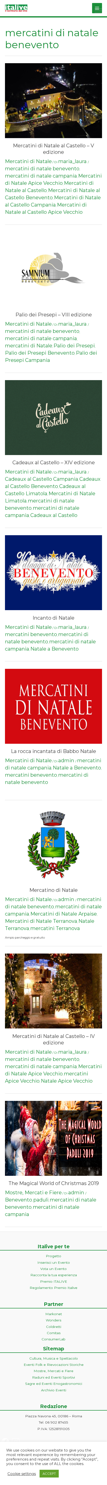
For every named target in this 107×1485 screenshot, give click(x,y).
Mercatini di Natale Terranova (41, 921)
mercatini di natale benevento (42, 169)
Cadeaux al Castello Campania (41, 479)
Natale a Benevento (54, 649)
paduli (41, 1200)
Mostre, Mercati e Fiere (33, 1193)
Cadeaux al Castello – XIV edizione (53, 463)
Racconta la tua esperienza (53, 1275)
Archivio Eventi (53, 1390)
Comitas (53, 1333)
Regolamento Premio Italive (53, 1288)
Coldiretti (53, 1327)
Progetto (53, 1256)
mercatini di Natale (28, 346)
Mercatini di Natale (28, 161)
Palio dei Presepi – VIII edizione (53, 315)
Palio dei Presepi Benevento (40, 353)
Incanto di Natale (53, 618)
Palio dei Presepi (74, 346)
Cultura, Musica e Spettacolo (53, 1358)
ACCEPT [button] (49, 1474)
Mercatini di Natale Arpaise (63, 914)
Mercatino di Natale (53, 890)
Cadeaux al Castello (53, 515)
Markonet (53, 1314)
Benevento (18, 1200)
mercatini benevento (31, 634)
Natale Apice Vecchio (67, 1081)
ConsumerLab (53, 1339)
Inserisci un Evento (53, 1262)
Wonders (53, 1320)
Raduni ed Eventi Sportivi (53, 1377)
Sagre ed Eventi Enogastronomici (53, 1384)
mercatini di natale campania (41, 176)
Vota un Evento (53, 1269)
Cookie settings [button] (21, 1474)
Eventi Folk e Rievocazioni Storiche (54, 1365)
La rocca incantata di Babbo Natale (53, 751)
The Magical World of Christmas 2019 (53, 1183)
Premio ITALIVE (53, 1281)
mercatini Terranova (55, 928)
